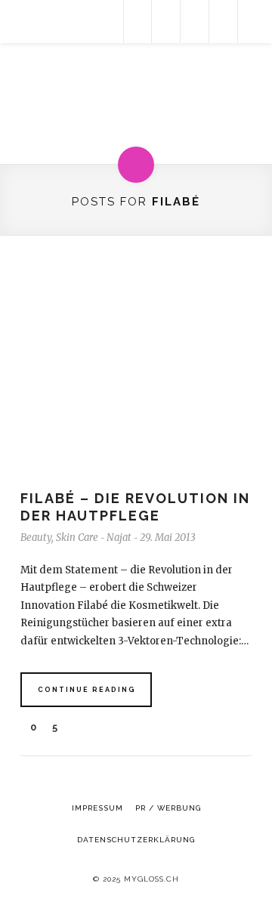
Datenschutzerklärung (136, 840)
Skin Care (77, 537)
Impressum (97, 808)
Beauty (35, 537)
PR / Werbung (168, 808)
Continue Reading (87, 689)
